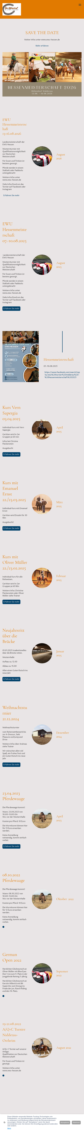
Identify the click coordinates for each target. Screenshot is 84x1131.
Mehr (9, 1128)
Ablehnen (76, 1122)
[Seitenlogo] (11, 9)
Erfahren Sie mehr (11, 195)
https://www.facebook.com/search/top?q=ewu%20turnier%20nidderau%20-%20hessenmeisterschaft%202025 (62, 375)
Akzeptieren (65, 1122)
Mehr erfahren (42, 46)
